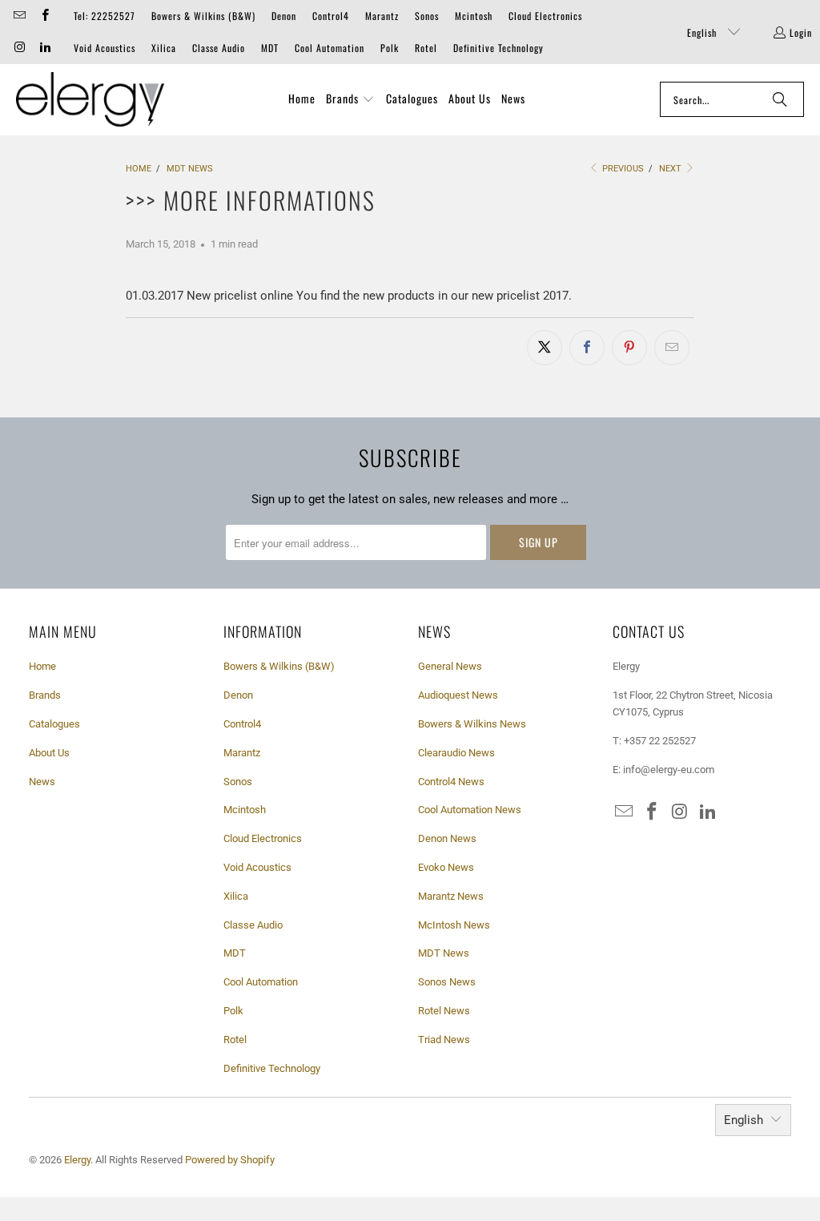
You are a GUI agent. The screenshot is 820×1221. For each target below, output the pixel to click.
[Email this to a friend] (671, 347)
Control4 (330, 15)
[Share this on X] (544, 347)
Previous (622, 168)
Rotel (426, 47)
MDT (270, 47)
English (703, 32)
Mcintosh (473, 15)
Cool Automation (329, 47)
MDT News (443, 953)
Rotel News (444, 1011)
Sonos (427, 15)
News (42, 782)
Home (42, 666)
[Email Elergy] (19, 15)
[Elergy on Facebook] (43, 15)
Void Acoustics (104, 47)
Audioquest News (458, 695)
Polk (389, 47)
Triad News (444, 1040)
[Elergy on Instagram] (19, 47)
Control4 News (451, 782)
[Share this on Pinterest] (629, 347)
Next (671, 168)
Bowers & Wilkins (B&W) (203, 15)
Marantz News (451, 896)
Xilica (163, 47)
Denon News (447, 838)
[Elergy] (90, 99)
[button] (350, 99)
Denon (283, 15)
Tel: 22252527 (104, 15)
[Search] (780, 99)
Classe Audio (218, 47)
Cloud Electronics (545, 15)
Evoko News (446, 867)
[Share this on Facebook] (587, 347)
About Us (49, 753)
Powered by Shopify (230, 1160)
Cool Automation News (469, 810)
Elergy (77, 1160)
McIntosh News (454, 925)
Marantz (382, 15)
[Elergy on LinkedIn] (43, 47)
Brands (45, 695)
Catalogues (54, 724)
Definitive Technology (498, 47)
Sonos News (447, 982)
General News (450, 666)
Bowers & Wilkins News (472, 724)
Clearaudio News (456, 753)
